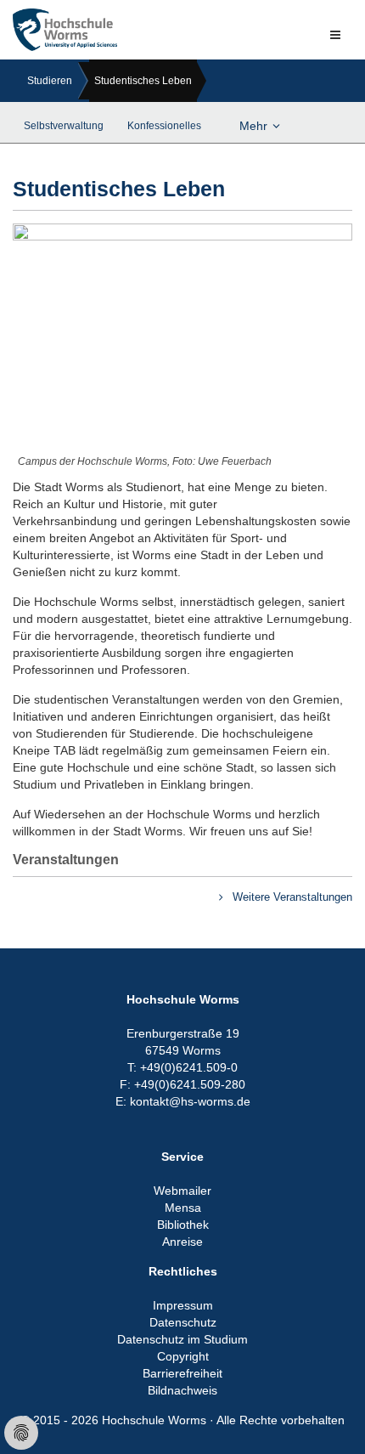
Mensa (183, 1207)
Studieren (49, 81)
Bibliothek (183, 1224)
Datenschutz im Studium (182, 1339)
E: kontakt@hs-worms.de (182, 1101)
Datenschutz (182, 1322)
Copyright (183, 1356)
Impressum (183, 1305)
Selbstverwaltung (64, 126)
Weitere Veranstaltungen (290, 897)
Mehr (253, 126)
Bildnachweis (182, 1390)
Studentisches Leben (143, 81)
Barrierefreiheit (182, 1373)
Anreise (182, 1241)
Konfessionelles (164, 126)
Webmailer (182, 1190)
